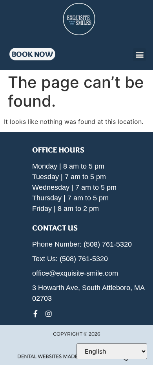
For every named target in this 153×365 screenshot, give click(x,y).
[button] (139, 54)
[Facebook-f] (35, 313)
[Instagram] (48, 313)
